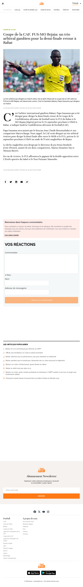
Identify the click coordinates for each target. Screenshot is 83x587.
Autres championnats (9, 558)
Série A (5, 551)
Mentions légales (28, 524)
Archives (25, 534)
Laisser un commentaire (41, 300)
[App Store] (33, 573)
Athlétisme (75, 10)
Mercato (66, 10)
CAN (4, 521)
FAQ (24, 529)
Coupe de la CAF (9, 29)
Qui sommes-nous (28, 521)
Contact (25, 531)
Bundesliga (6, 556)
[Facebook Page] (35, 511)
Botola (5, 526)
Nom (7, 279)
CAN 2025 (17, 10)
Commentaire (11, 252)
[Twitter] (39, 511)
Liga (4, 546)
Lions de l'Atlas (46, 10)
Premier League (8, 548)
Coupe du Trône (8, 529)
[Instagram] (48, 511)
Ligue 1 (5, 553)
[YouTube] (43, 511)
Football (57, 10)
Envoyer (41, 496)
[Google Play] (48, 573)
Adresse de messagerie (15, 288)
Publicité (25, 526)
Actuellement (7, 10)
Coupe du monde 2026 (30, 10)
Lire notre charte (12, 235)
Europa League (7, 543)
